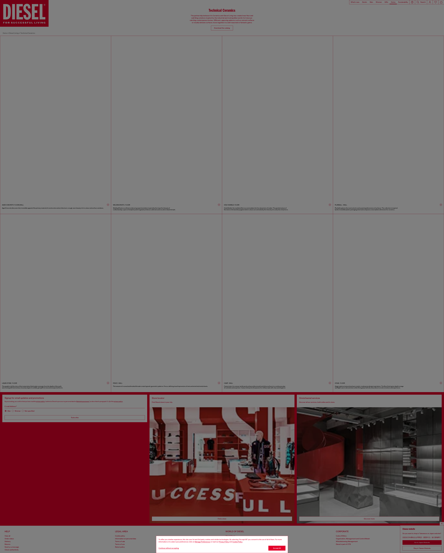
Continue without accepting (169, 548)
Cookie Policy (237, 542)
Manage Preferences (202, 542)
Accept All (277, 548)
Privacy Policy (224, 542)
